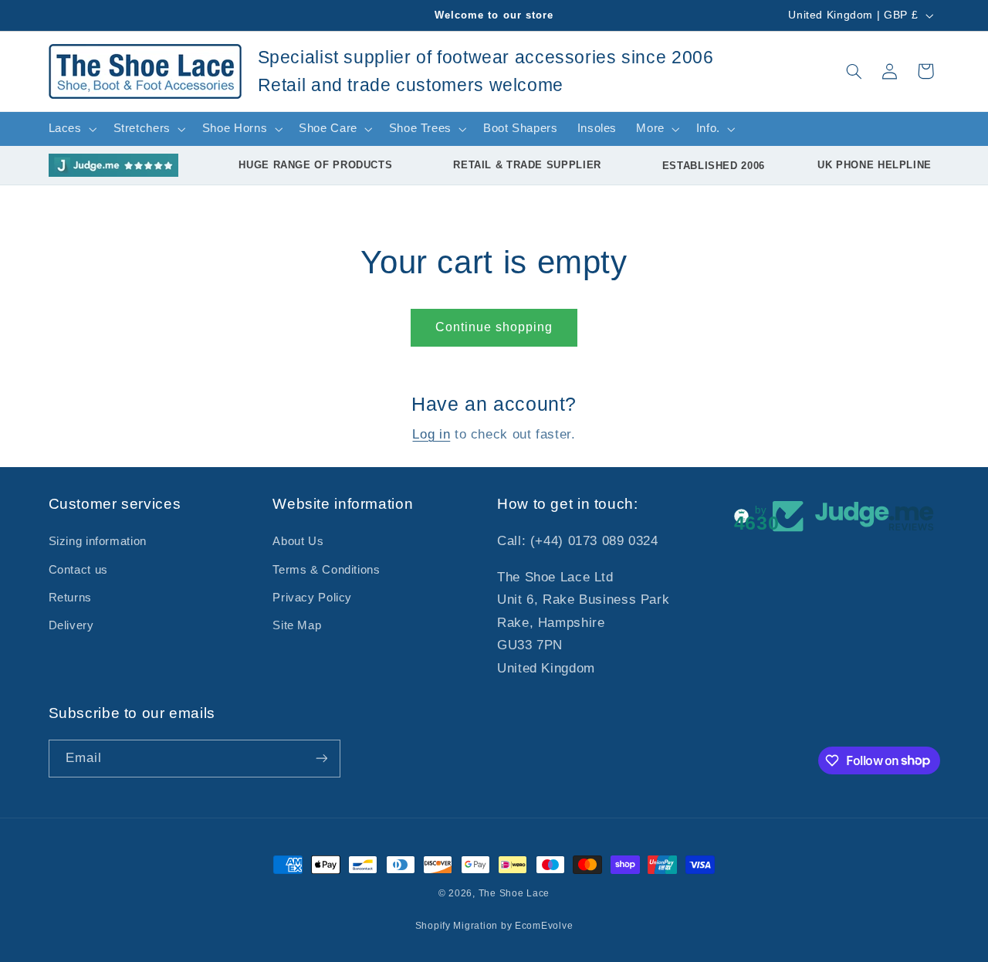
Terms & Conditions (326, 570)
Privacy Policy (312, 597)
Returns (70, 597)
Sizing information (98, 541)
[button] (853, 71)
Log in (431, 434)
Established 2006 (713, 165)
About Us (297, 541)
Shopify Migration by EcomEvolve (494, 925)
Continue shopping (494, 327)
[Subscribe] (321, 758)
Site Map (296, 625)
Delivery (71, 625)
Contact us (78, 570)
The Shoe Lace (514, 893)
